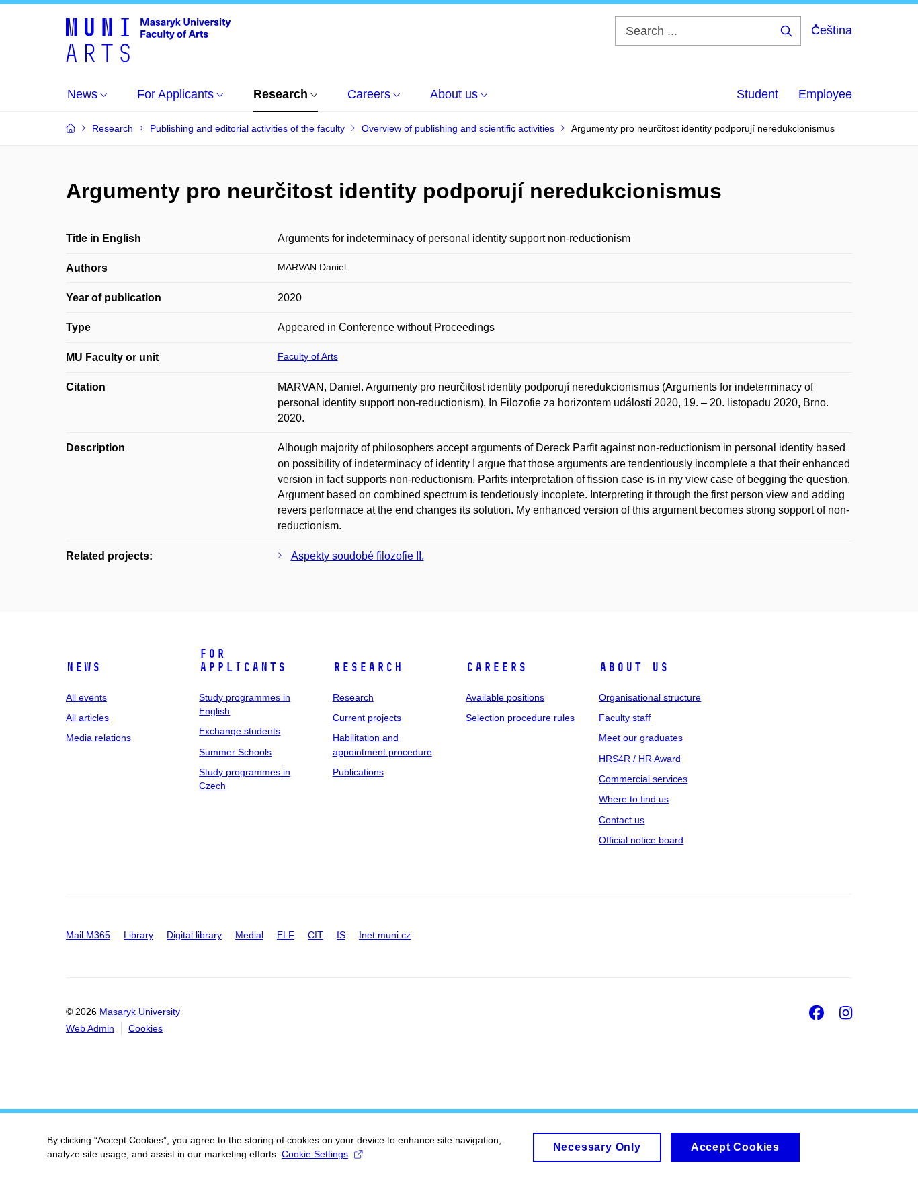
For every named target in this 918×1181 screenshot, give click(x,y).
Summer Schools (235, 752)
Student (757, 94)
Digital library (194, 934)
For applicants (242, 660)
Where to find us (634, 799)
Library (138, 934)
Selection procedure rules (520, 717)
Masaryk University (139, 1011)
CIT (315, 934)
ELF (285, 934)
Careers (496, 667)
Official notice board (641, 840)
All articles (87, 717)
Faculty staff (625, 717)
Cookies (145, 1028)
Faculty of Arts (308, 356)
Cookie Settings (315, 1154)
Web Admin (90, 1028)
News (83, 667)
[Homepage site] (148, 39)
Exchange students (239, 731)
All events (86, 697)
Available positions (505, 697)
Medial (249, 934)
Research (368, 667)
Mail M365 (88, 934)
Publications (358, 772)
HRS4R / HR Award (640, 758)
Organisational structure (650, 697)
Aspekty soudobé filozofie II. (357, 556)
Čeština (831, 30)
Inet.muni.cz (385, 934)
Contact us (621, 819)
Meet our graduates (641, 737)
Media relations (98, 737)
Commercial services (643, 778)
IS (341, 934)
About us (634, 667)
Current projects (367, 717)
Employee (825, 94)
